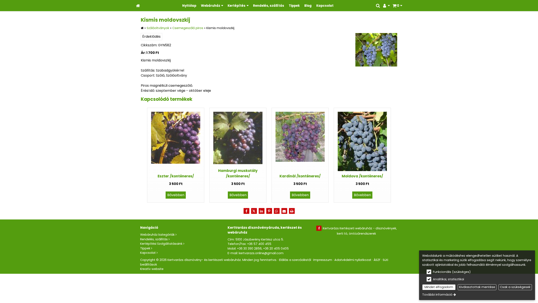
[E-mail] (284, 211)
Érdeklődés (151, 36)
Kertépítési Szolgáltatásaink (161, 244)
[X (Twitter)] (254, 211)
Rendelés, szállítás (154, 239)
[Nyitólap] (137, 5)
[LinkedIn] (261, 211)
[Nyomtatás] (291, 211)
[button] (397, 5)
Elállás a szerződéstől (295, 260)
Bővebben (175, 195)
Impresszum (322, 260)
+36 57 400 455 (259, 244)
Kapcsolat (148, 253)
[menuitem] (137, 5)
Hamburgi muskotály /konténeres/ (238, 173)
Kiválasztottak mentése (477, 287)
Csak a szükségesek (515, 287)
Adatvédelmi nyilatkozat (352, 260)
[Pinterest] (269, 211)
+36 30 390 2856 (249, 248)
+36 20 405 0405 (276, 248)
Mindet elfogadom (439, 287)
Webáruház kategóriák (157, 235)
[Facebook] (246, 211)
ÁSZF (377, 260)
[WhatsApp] (276, 211)
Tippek (145, 248)
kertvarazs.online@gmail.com (261, 253)
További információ (437, 294)
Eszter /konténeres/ (176, 176)
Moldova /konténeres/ (362, 176)
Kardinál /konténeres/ (300, 176)
